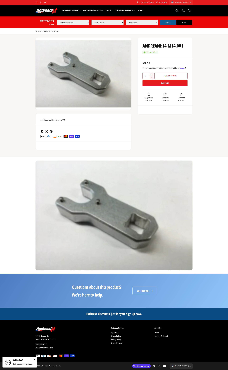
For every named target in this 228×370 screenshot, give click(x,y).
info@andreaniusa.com (44, 348)
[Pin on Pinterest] (51, 131)
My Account (163, 2)
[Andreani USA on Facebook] (36, 2)
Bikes (51, 24)
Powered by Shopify (55, 366)
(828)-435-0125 (41, 344)
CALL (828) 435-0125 (147, 2)
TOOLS (108, 10)
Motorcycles (47, 20)
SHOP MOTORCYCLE (70, 10)
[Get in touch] (183, 10)
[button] (71, 11)
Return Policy (116, 336)
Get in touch (143, 291)
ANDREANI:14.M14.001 (51, 31)
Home (40, 31)
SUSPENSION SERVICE (124, 10)
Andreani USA (44, 366)
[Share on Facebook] (42, 131)
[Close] (34, 359)
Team (156, 332)
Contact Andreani (161, 336)
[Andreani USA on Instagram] (41, 2)
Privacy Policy (116, 339)
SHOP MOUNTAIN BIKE (92, 10)
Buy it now (165, 83)
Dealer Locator (116, 343)
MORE (140, 10)
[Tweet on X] (46, 131)
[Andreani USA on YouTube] (45, 2)
